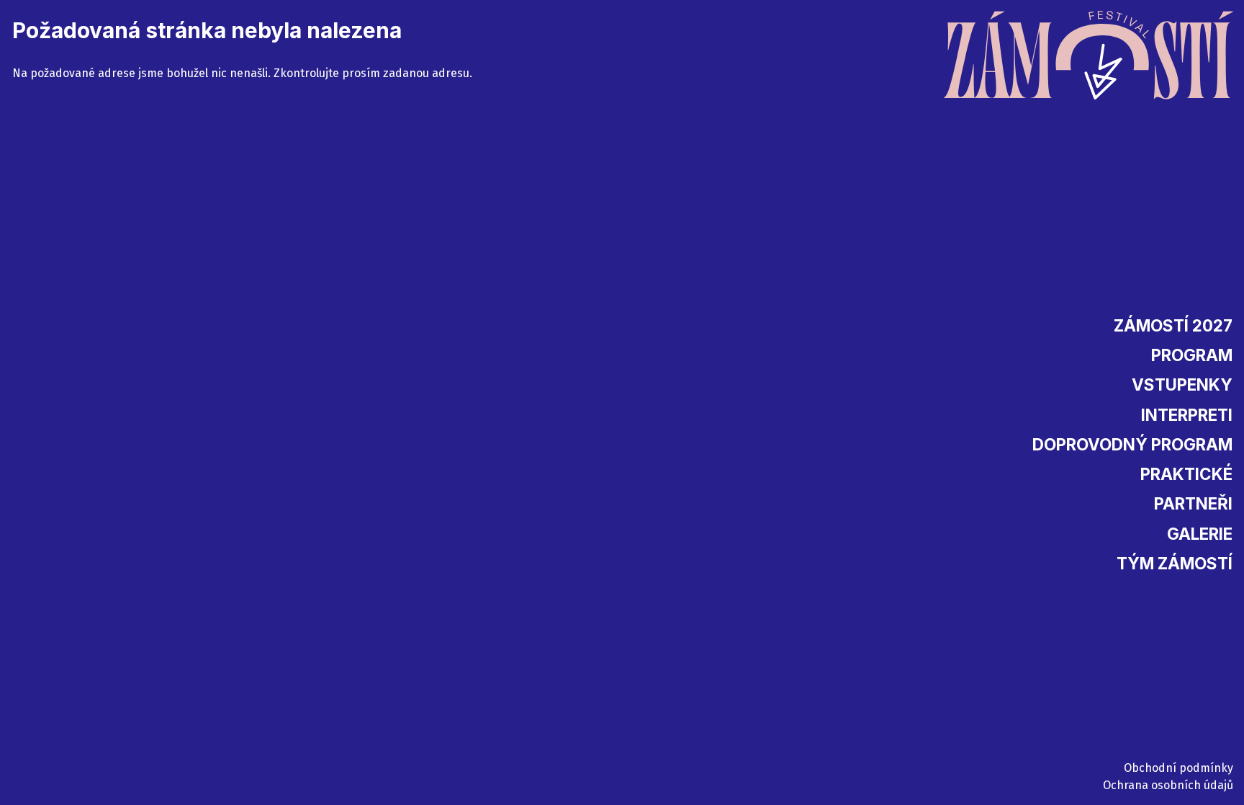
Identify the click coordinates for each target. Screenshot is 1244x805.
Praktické (1186, 474)
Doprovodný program (1132, 444)
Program (1191, 355)
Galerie (1199, 533)
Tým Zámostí (1174, 563)
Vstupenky (1182, 384)
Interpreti (1186, 414)
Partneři (1193, 503)
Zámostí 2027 (1173, 325)
